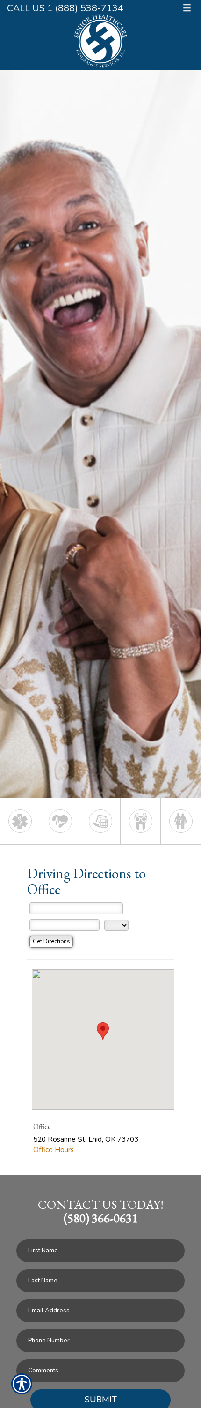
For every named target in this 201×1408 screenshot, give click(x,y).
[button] (103, 1031)
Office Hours (53, 1149)
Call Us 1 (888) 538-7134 (65, 8)
